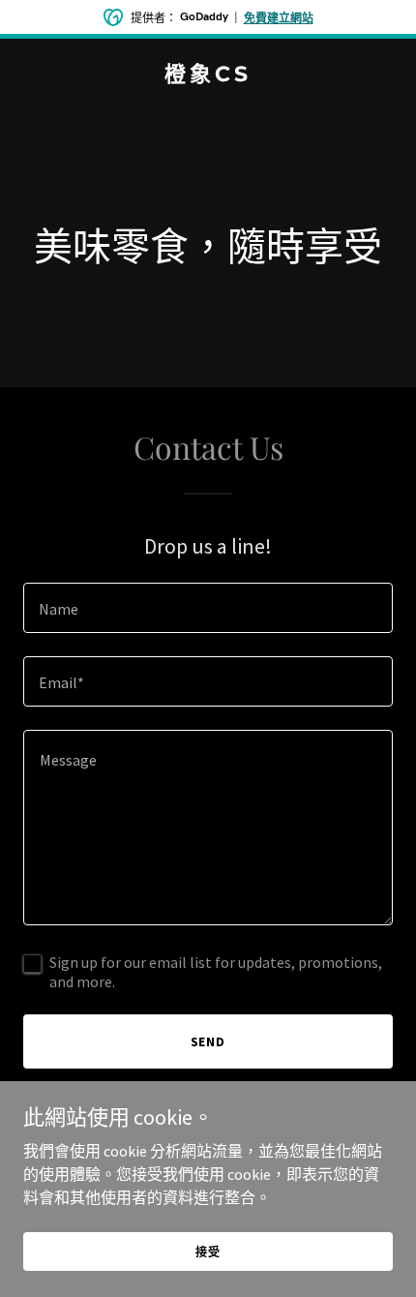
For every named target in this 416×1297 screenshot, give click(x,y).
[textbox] (208, 608)
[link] (208, 75)
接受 (208, 1252)
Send (208, 1041)
